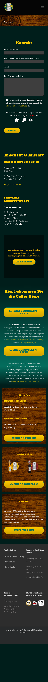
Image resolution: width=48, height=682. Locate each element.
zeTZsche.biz (24, 632)
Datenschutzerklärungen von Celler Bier (21, 339)
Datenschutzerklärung (13, 556)
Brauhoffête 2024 (15, 418)
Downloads (10, 567)
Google (41, 339)
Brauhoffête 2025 (15, 400)
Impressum (10, 562)
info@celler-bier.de (12, 184)
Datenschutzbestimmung (16, 106)
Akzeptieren (24, 262)
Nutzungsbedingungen (28, 342)
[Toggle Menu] (42, 7)
